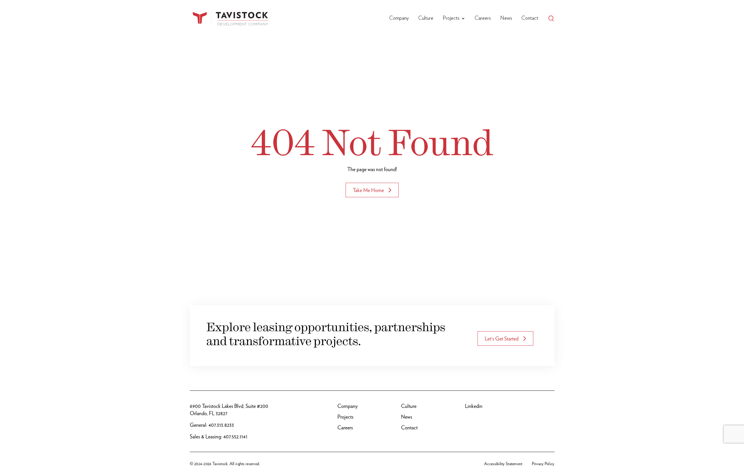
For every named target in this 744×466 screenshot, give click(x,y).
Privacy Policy (543, 463)
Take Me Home (368, 190)
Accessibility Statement (503, 463)
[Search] (551, 18)
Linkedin (473, 406)
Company (399, 18)
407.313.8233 (221, 425)
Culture (425, 18)
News (506, 18)
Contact (529, 18)
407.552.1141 (235, 436)
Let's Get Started (501, 339)
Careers (483, 18)
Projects (451, 18)
